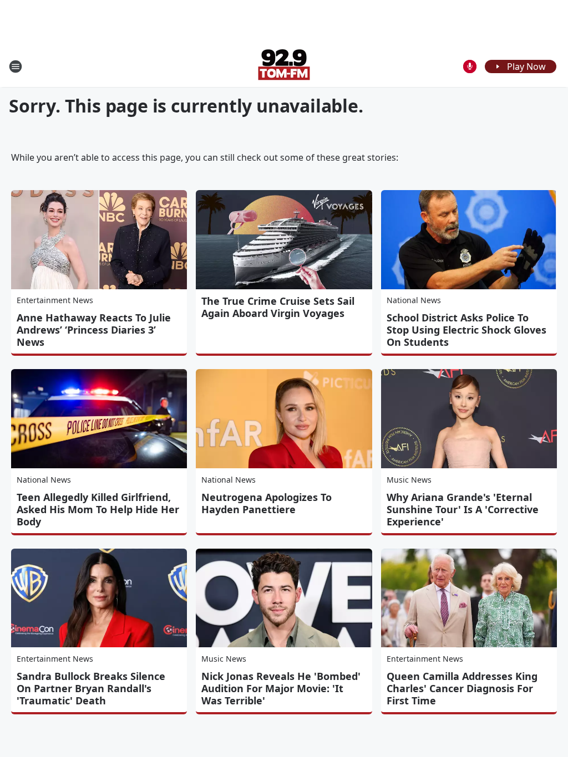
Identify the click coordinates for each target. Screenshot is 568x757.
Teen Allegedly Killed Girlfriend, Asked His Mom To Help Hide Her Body (98, 509)
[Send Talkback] (469, 66)
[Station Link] (284, 66)
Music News (409, 479)
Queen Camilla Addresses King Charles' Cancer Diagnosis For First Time (462, 688)
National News (414, 300)
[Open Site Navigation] (15, 66)
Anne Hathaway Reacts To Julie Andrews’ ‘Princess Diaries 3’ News (94, 329)
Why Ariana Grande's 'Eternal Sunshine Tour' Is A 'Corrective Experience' (463, 509)
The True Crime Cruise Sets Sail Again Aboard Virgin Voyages (277, 307)
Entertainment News (55, 300)
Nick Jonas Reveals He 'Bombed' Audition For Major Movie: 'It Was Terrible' (281, 688)
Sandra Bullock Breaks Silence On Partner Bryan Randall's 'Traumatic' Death (91, 688)
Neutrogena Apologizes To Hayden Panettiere (266, 503)
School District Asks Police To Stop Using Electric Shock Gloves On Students (466, 329)
